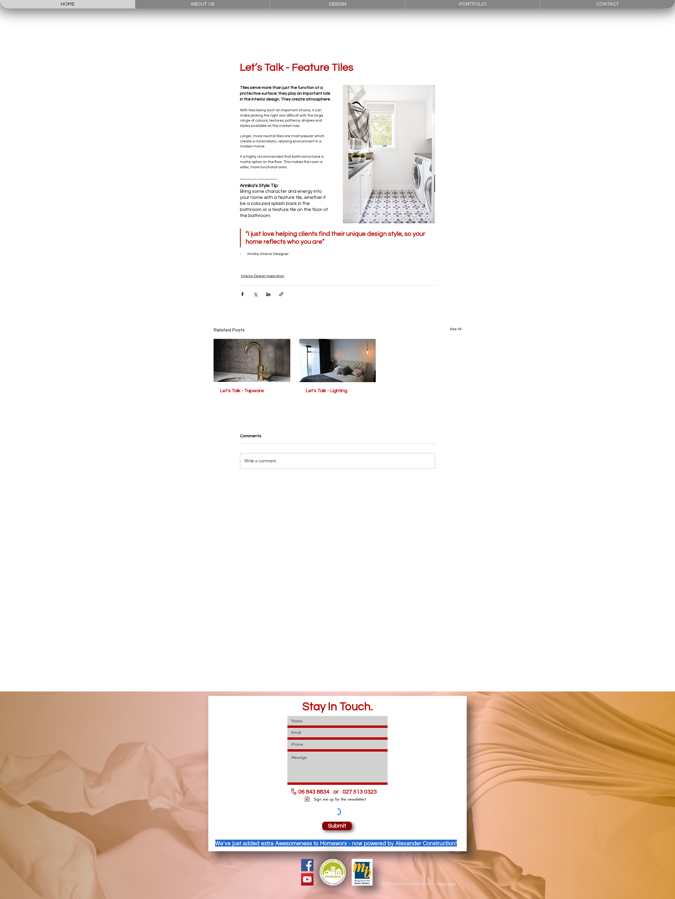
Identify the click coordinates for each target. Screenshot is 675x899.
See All (455, 329)
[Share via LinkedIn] (268, 294)
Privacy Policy (446, 884)
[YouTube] (307, 879)
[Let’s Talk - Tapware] (252, 360)
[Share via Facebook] (242, 294)
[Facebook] (307, 865)
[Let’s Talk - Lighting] (337, 360)
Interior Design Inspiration (262, 276)
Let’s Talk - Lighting (326, 390)
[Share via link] (281, 294)
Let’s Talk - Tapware (242, 390)
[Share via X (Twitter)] (255, 294)
